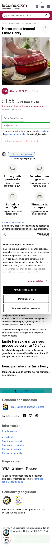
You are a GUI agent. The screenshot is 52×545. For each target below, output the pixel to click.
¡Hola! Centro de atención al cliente (27, 407)
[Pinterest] (37, 415)
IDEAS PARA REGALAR (13, 222)
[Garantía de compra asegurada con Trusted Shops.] (6, 500)
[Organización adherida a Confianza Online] (17, 500)
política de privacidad (15, 134)
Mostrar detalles (36, 281)
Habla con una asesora (21, 154)
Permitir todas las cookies (26, 289)
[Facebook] (24, 415)
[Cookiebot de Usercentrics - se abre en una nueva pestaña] (37, 235)
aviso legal (43, 131)
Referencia (6, 109)
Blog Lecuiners (9, 431)
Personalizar (24, 299)
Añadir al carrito (34, 539)
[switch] (6, 541)
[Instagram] (30, 415)
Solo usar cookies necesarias (26, 308)
